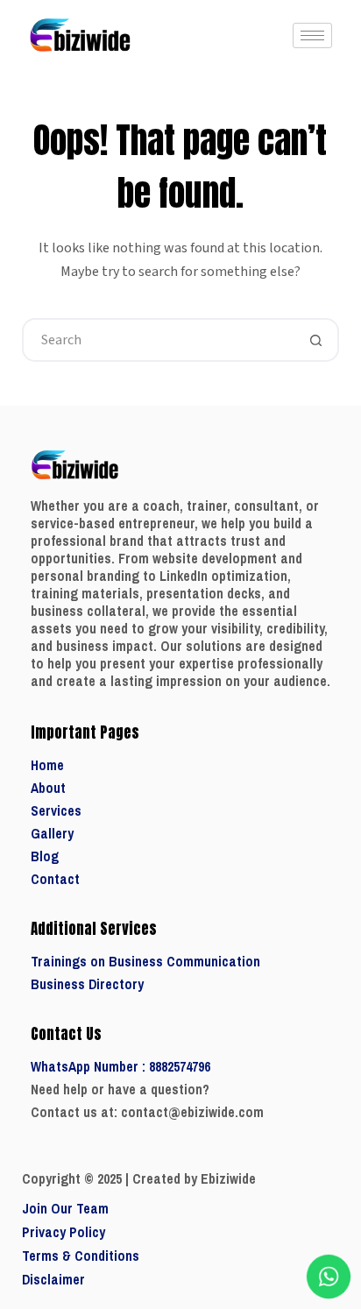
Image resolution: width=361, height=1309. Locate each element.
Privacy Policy (63, 1232)
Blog (45, 856)
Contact (55, 879)
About (48, 788)
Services (56, 811)
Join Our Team (65, 1208)
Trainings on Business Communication (145, 961)
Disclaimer (53, 1279)
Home (47, 765)
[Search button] (315, 340)
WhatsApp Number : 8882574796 (120, 1066)
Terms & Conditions (80, 1256)
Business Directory (87, 984)
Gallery (52, 833)
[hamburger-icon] (312, 35)
